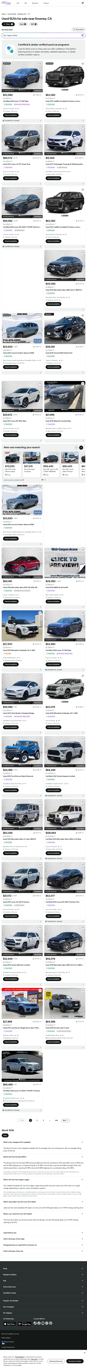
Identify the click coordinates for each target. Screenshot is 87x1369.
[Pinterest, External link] (50, 1323)
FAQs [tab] (5, 1135)
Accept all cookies (75, 1361)
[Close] (84, 1352)
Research (35, 3)
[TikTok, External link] (35, 1323)
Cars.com (34, 1359)
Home (4, 14)
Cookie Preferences (8, 1347)
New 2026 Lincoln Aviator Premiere (67, 470)
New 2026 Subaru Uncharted (29, 470)
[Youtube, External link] (42, 1323)
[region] (43, 1359)
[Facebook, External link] (39, 1323)
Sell (26, 3)
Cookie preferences (56, 1361)
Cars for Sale (12, 14)
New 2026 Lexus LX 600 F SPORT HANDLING (50, 470)
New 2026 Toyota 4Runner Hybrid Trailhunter (10, 471)
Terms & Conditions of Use (10, 1334)
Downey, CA (22, 14)
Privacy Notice (6, 1338)
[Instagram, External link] (46, 1323)
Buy (18, 3)
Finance (46, 3)
